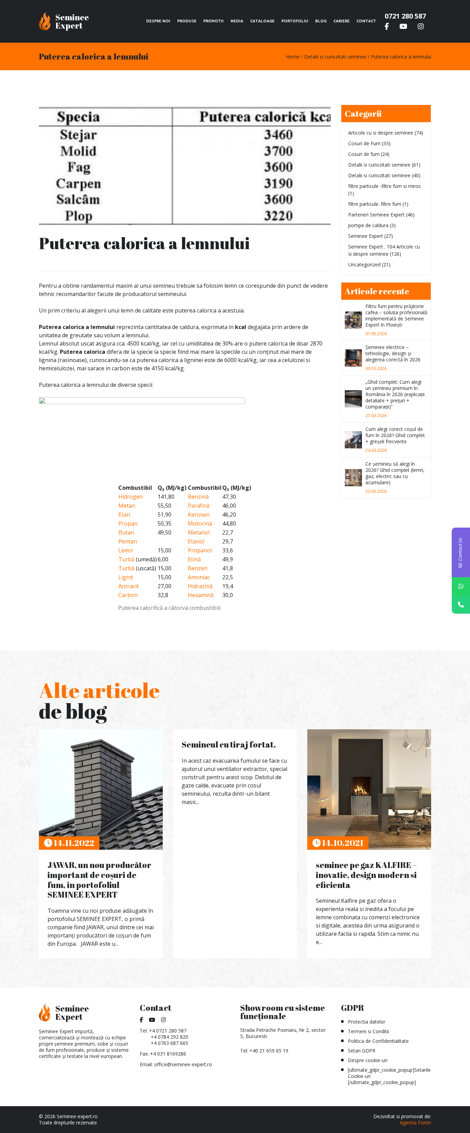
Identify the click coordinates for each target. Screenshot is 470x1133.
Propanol (200, 550)
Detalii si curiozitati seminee (379, 164)
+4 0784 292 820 (169, 1037)
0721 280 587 (405, 16)
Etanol (196, 541)
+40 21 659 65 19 (268, 1050)
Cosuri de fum (364, 154)
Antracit (128, 586)
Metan (126, 505)
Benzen (197, 568)
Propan (128, 523)
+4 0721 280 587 (167, 1030)
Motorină (200, 523)
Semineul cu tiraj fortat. (229, 744)
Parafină (199, 505)
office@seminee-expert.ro (183, 1064)
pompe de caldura (368, 225)
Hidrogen (130, 496)
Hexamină (201, 595)
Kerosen (199, 514)
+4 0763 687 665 (169, 1043)
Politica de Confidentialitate (378, 1041)
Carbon (128, 595)
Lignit (125, 577)
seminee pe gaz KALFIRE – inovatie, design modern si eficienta (366, 874)
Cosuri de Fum (364, 143)
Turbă (126, 559)
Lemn (125, 550)
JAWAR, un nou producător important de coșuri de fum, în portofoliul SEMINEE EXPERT (99, 879)
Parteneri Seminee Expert (376, 214)
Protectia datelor (366, 1021)
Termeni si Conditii (368, 1031)
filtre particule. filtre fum (374, 204)
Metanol (199, 532)
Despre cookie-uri (367, 1060)
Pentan (127, 541)
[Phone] (461, 604)
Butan (126, 532)
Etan (124, 514)
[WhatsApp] (461, 586)
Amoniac (199, 577)
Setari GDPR (361, 1050)
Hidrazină (200, 586)
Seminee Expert (365, 236)
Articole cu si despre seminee (380, 132)
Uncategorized (364, 264)
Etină (194, 559)
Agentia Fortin (415, 1122)
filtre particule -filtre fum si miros (384, 186)
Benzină (198, 496)
